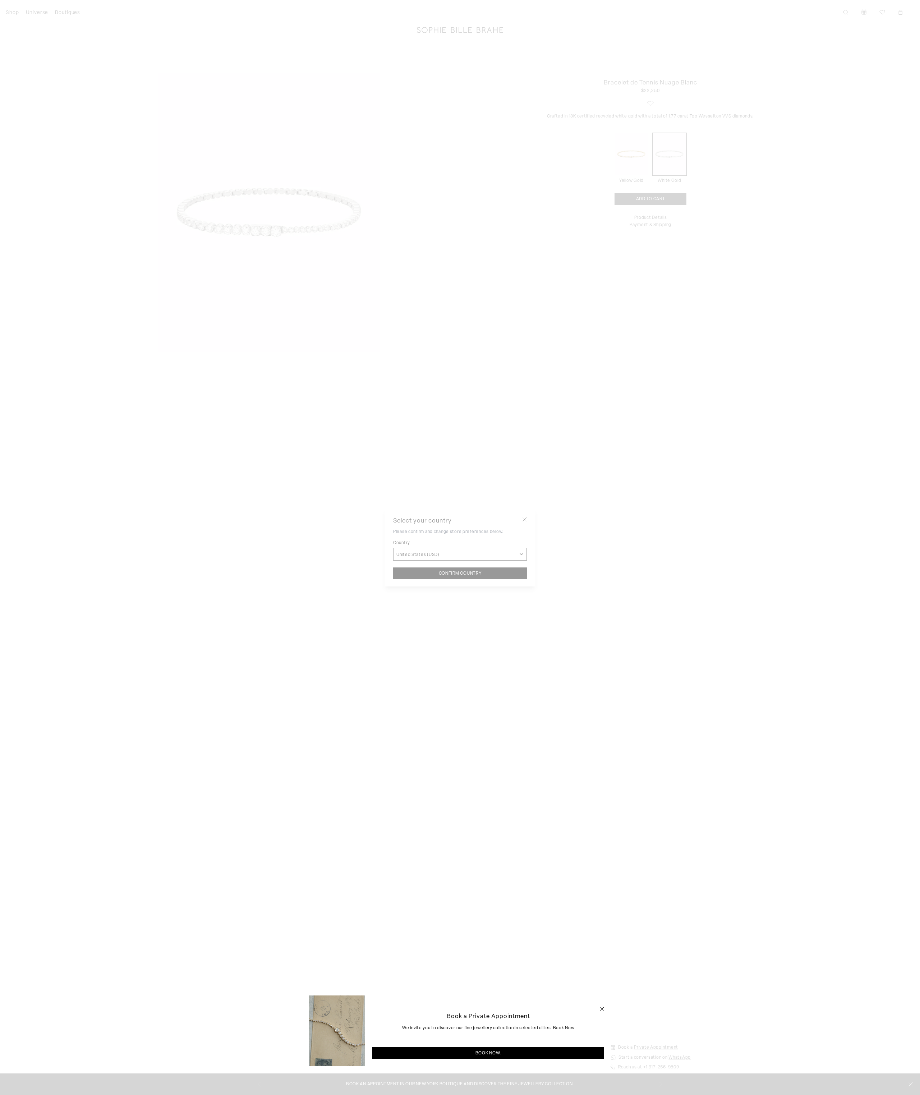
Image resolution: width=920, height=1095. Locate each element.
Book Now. (488, 1053)
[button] (602, 1009)
